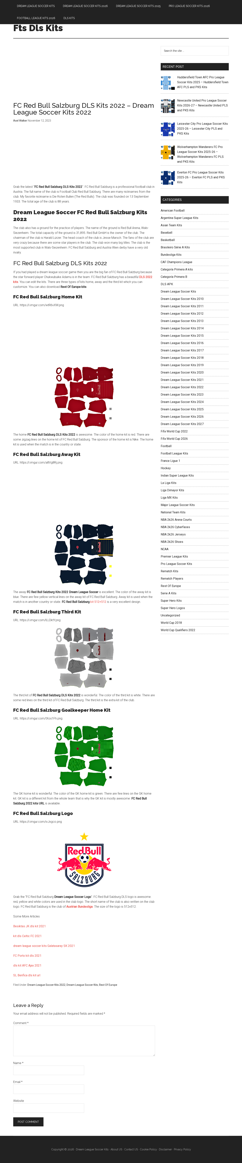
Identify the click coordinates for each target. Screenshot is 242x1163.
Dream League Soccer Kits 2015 (182, 335)
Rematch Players (172, 578)
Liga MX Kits (169, 497)
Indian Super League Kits (177, 475)
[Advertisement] (84, 74)
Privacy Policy (182, 1149)
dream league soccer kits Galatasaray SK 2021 (44, 946)
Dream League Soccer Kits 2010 (182, 299)
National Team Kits (173, 512)
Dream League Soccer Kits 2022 (46, 984)
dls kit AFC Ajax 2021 (27, 965)
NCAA (164, 549)
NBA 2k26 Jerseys (173, 534)
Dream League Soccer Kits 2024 (182, 402)
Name (18, 1063)
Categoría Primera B (174, 277)
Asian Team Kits (171, 225)
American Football (173, 210)
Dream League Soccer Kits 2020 (182, 372)
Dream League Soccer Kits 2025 (182, 409)
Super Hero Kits (171, 600)
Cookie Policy (148, 1149)
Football (166, 446)
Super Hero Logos (173, 608)
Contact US (131, 1149)
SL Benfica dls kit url (26, 975)
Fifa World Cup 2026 (174, 439)
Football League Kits (174, 453)
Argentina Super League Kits (179, 218)
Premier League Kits (174, 556)
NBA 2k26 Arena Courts (176, 519)
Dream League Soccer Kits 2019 (182, 365)
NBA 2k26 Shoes (172, 542)
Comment (21, 1023)
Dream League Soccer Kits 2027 (182, 424)
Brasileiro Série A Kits (175, 247)
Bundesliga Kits (171, 254)
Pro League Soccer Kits (176, 564)
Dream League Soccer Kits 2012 (182, 313)
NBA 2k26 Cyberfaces (175, 527)
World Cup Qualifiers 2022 (178, 630)
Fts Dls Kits (38, 28)
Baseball (166, 232)
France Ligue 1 (170, 461)
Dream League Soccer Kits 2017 (182, 350)
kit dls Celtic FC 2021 (27, 936)
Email (17, 1082)
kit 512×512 (98, 602)
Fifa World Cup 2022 (174, 431)
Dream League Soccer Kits (82, 984)
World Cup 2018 (171, 623)
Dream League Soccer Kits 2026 (182, 416)
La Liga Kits (168, 483)
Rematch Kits (169, 571)
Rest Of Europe (108, 984)
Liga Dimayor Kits (172, 490)
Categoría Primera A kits (177, 269)
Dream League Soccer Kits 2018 (182, 358)
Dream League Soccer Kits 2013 (182, 321)
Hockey (166, 468)
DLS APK (167, 284)
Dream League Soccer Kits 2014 (182, 328)
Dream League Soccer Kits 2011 (182, 306)
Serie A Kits (168, 593)
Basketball (168, 240)
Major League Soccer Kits (178, 505)
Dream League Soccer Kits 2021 (182, 380)
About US (116, 1149)
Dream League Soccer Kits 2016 (182, 343)
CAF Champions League (176, 262)
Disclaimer (165, 1149)
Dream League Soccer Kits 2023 (182, 394)
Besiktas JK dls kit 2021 (29, 926)
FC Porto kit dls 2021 (27, 955)
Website (18, 1101)
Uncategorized (170, 615)
